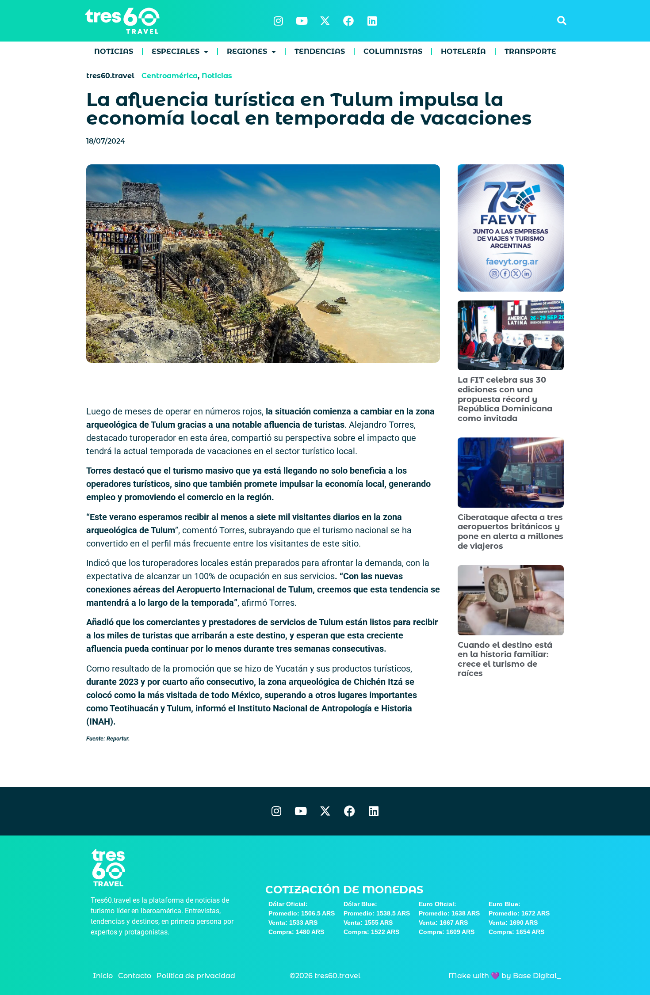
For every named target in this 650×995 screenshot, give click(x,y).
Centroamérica (169, 76)
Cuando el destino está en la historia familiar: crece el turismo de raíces (505, 659)
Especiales (175, 51)
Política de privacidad (196, 976)
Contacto (134, 976)
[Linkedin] (371, 20)
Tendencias (319, 51)
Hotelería (463, 51)
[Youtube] (301, 20)
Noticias (113, 51)
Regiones (247, 51)
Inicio (103, 976)
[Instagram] (278, 20)
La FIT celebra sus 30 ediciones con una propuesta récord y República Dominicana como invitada (505, 399)
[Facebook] (348, 20)
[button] (561, 21)
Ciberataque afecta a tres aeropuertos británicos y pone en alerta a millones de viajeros (510, 532)
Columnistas (392, 51)
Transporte (530, 51)
